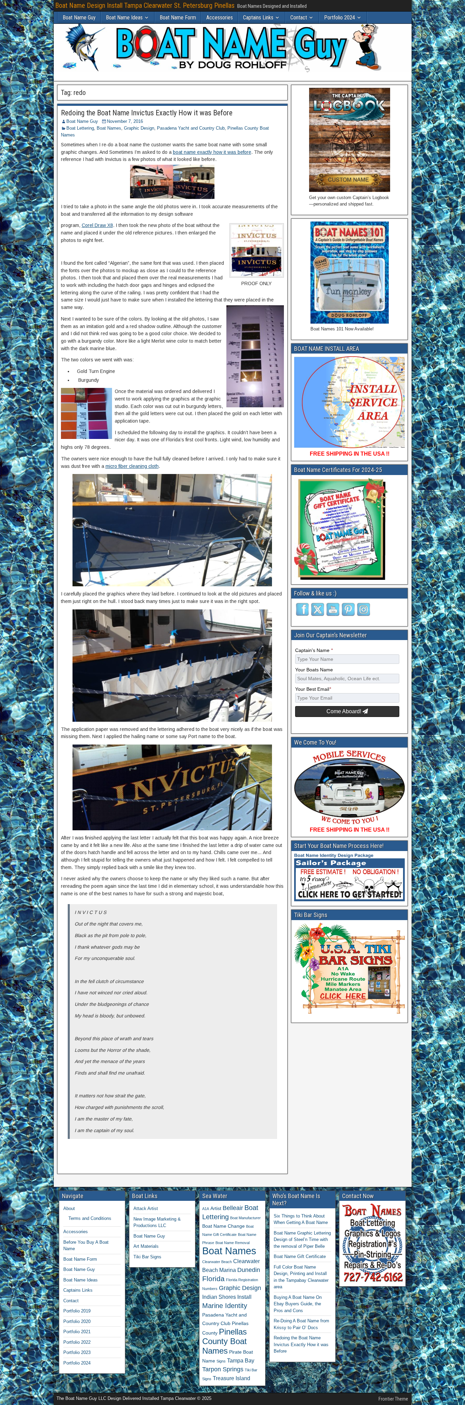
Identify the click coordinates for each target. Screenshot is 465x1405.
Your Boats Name (314, 669)
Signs (221, 1361)
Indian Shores (219, 1297)
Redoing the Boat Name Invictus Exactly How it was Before (147, 113)
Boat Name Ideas (124, 17)
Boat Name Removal (232, 1243)
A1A (205, 1209)
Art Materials (146, 1246)
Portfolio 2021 (77, 1331)
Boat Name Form (178, 17)
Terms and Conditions (89, 1218)
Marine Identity (224, 1305)
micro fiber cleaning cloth (132, 466)
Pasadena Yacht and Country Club (191, 128)
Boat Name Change (223, 1226)
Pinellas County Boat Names (224, 1341)
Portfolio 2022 (77, 1342)
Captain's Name (314, 650)
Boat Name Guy (79, 17)
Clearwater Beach (217, 1262)
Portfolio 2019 (77, 1310)
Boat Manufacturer (245, 1218)
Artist (215, 1208)
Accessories (219, 17)
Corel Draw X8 (97, 225)
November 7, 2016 (125, 121)
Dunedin (248, 1270)
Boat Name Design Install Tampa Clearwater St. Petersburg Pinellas (145, 5)
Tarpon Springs (222, 1369)
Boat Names (109, 128)
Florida (213, 1279)
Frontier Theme (393, 1399)
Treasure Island (231, 1378)
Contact (298, 17)
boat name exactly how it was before (212, 152)
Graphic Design (139, 128)
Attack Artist (145, 1208)
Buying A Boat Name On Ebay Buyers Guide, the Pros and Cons (298, 1304)
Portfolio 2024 (339, 17)
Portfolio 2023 (77, 1352)
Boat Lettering (80, 128)
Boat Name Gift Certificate (300, 1256)
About (69, 1208)
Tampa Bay (240, 1360)
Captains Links (258, 17)
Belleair (233, 1208)
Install (244, 1297)
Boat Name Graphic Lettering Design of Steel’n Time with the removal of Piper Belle (302, 1239)
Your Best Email (313, 689)
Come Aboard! (344, 711)
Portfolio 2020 (77, 1321)
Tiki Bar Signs (147, 1256)
